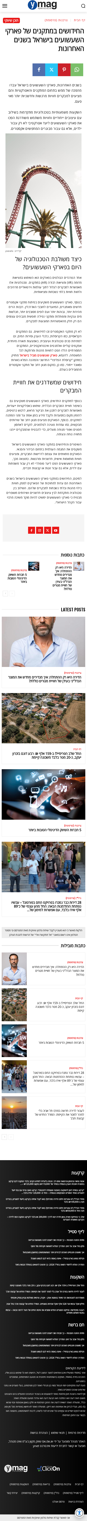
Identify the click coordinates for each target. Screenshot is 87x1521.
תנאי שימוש (58, 1433)
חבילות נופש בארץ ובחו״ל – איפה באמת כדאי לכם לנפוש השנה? (57, 1258)
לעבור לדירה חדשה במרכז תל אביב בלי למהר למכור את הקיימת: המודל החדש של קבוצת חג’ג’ (59, 1114)
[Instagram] (39, 530)
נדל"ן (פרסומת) (73, 898)
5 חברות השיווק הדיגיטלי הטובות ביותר (17, 578)
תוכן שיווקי (11, 20)
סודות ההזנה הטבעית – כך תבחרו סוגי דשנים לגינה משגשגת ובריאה (56, 1239)
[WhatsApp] (77, 69)
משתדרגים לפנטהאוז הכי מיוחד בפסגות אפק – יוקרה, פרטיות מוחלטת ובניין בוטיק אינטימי (47, 1297)
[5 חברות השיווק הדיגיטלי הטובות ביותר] (33, 566)
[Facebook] (39, 69)
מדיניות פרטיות (76, 1433)
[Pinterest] (64, 69)
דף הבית (79, 20)
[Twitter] (51, 69)
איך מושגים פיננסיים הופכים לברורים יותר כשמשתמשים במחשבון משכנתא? (53, 1252)
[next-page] (5, 593)
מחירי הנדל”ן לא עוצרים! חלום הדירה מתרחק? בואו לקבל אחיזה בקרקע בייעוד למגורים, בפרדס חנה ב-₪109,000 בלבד (45, 1200)
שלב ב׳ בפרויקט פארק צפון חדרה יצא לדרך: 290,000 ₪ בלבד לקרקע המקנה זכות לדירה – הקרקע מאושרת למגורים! (45, 1218)
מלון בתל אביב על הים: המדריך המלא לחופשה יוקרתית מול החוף (57, 1246)
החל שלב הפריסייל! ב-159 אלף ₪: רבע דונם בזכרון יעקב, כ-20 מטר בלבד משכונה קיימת (46, 755)
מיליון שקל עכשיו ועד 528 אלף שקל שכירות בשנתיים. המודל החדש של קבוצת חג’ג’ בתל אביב (45, 1303)
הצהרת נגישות (39, 1433)
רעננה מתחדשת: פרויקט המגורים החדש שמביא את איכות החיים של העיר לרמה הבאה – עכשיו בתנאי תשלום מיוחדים (45, 1311)
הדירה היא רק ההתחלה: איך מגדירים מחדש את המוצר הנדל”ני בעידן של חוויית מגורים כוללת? (62, 578)
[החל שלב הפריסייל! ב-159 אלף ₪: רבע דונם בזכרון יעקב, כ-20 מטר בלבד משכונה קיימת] (43, 718)
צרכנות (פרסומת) (56, 20)
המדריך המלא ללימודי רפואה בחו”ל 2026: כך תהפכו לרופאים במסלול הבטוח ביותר (49, 1264)
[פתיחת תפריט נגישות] (79, 1513)
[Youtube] (55, 530)
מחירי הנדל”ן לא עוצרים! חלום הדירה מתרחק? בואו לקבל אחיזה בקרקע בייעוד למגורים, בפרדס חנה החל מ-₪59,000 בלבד (45, 1209)
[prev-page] (12, 593)
